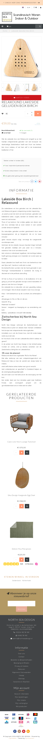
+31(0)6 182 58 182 (22, 632)
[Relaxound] (37, 124)
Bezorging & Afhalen (21, 663)
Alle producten (21, 706)
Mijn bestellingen (21, 697)
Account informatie (21, 694)
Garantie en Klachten (21, 682)
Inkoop (21, 675)
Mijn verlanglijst (21, 703)
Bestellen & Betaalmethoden (21, 660)
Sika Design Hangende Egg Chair (21, 495)
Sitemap (21, 678)
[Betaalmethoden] (6, 714)
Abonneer (21, 609)
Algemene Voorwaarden (21, 672)
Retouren (21, 669)
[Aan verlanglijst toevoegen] (3, 114)
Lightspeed (12, 738)
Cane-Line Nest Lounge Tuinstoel (21, 442)
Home (5, 31)
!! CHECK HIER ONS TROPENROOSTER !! (20, 2)
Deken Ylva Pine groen (21, 549)
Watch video (22, 97)
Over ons (21, 653)
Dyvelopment (29, 738)
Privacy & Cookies (21, 666)
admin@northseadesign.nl (23, 638)
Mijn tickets (21, 700)
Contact (21, 657)
